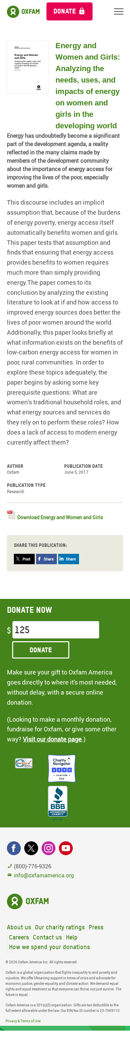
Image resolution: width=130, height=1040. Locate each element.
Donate (64, 11)
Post (27, 558)
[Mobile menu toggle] (119, 11)
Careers (19, 937)
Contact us (47, 937)
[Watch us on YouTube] (66, 848)
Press (96, 927)
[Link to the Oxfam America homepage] (20, 13)
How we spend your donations (49, 947)
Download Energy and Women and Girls (60, 517)
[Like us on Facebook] (14, 848)
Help (72, 937)
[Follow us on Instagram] (48, 848)
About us (19, 927)
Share (49, 558)
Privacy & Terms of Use (23, 1020)
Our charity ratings (60, 927)
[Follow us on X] (31, 848)
